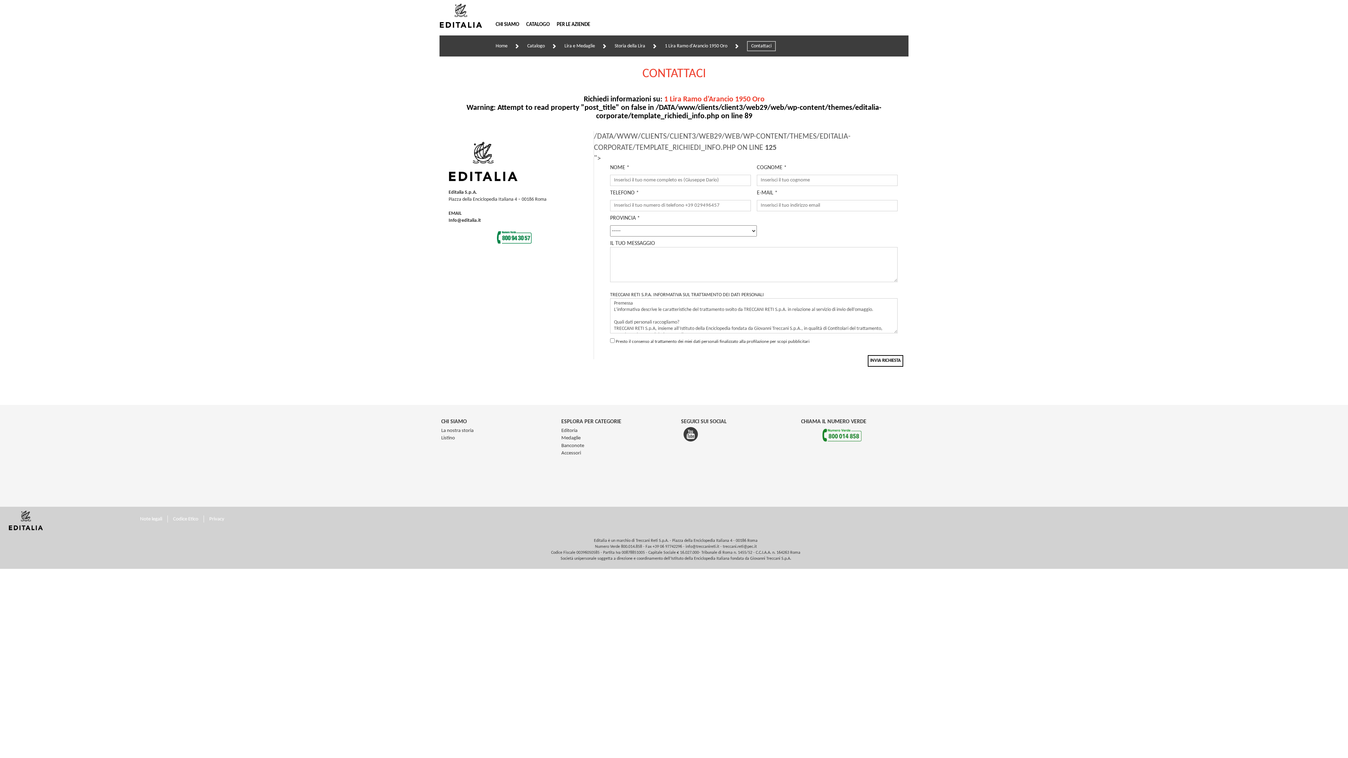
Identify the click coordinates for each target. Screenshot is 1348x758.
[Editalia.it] (464, 15)
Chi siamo (507, 24)
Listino (448, 438)
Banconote (572, 445)
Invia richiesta (885, 360)
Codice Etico (185, 519)
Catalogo (538, 24)
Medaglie (571, 438)
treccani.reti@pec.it (740, 547)
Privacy (216, 519)
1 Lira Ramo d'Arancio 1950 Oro (696, 46)
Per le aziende (573, 24)
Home (502, 46)
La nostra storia (457, 430)
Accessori (571, 453)
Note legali (151, 519)
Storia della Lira (630, 46)
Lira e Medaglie (579, 46)
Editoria (569, 430)
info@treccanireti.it (702, 547)
